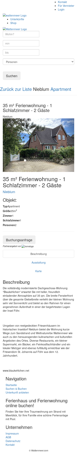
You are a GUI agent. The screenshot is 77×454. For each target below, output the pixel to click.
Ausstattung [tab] (39, 262)
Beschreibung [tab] (38, 254)
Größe (7, 211)
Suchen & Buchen (16, 389)
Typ (5, 206)
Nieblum (9, 191)
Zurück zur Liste (16, 89)
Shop (13, 23)
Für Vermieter (66, 5)
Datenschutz (13, 441)
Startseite (11, 385)
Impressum (12, 433)
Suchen (11, 75)
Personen (9, 225)
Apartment (60, 89)
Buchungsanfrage (19, 239)
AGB (8, 437)
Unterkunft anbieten (17, 392)
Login (61, 9)
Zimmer (7, 215)
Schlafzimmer (11, 220)
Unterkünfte (17, 19)
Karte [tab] (38, 271)
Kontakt (62, 2)
